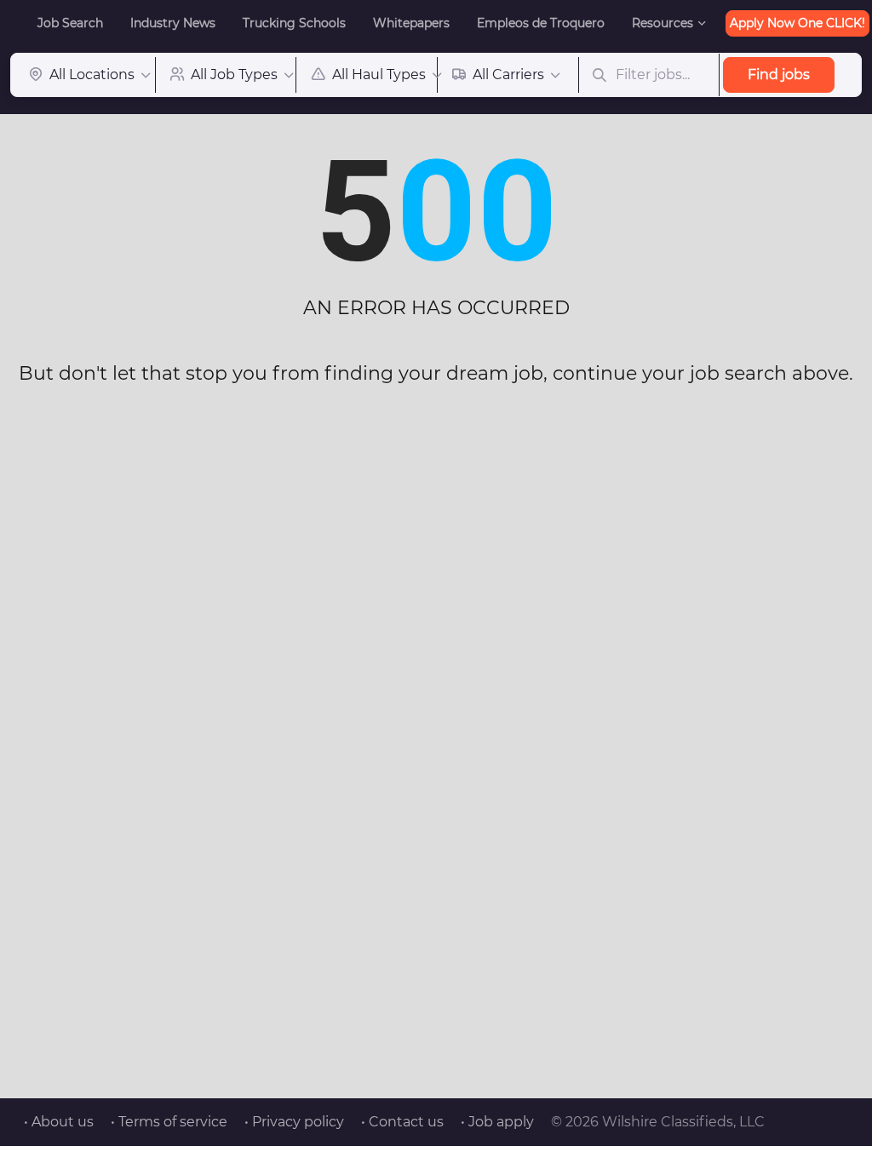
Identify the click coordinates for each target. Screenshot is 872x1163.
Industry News (172, 23)
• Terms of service (169, 1122)
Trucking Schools (294, 23)
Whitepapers (411, 23)
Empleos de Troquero (541, 23)
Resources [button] (662, 23)
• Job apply (497, 1122)
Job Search (70, 23)
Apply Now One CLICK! (797, 23)
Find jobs (779, 74)
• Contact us (402, 1122)
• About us (59, 1122)
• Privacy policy (294, 1122)
